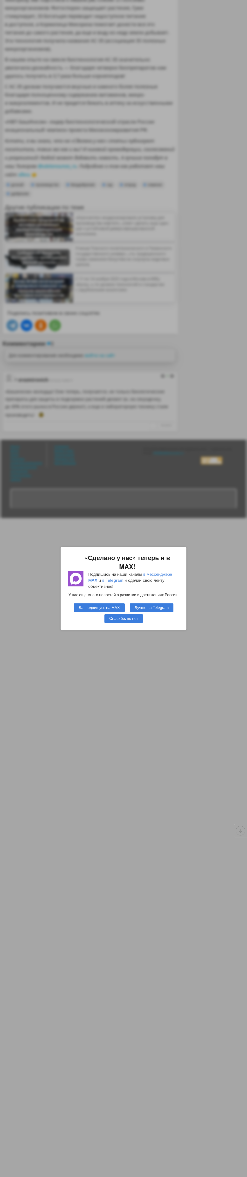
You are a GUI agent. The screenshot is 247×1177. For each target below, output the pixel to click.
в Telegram (112, 580)
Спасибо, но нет (123, 618)
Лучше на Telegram (152, 607)
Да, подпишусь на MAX (99, 607)
